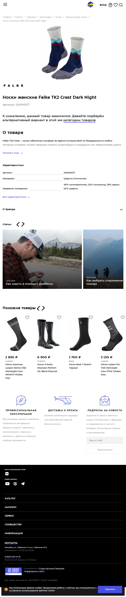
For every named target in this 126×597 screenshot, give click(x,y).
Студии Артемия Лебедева (51, 569)
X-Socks (41, 361)
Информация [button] (14, 533)
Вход (103, 5)
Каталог (19, 17)
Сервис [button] (9, 515)
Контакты (11, 543)
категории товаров (79, 120)
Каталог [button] (10, 498)
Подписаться (104, 450)
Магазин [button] (10, 507)
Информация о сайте (34, 571)
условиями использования (23, 591)
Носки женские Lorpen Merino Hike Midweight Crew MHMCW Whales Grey (15, 371)
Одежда (31, 17)
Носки (58, 17)
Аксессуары (46, 17)
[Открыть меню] (5, 5)
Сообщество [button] (13, 524)
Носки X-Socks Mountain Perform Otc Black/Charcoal (47, 368)
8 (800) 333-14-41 (13, 557)
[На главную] (90, 5)
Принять (110, 589)
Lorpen (9, 361)
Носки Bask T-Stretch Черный (80, 366)
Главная (7, 17)
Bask (71, 361)
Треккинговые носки (76, 17)
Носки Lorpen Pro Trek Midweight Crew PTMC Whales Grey (111, 370)
